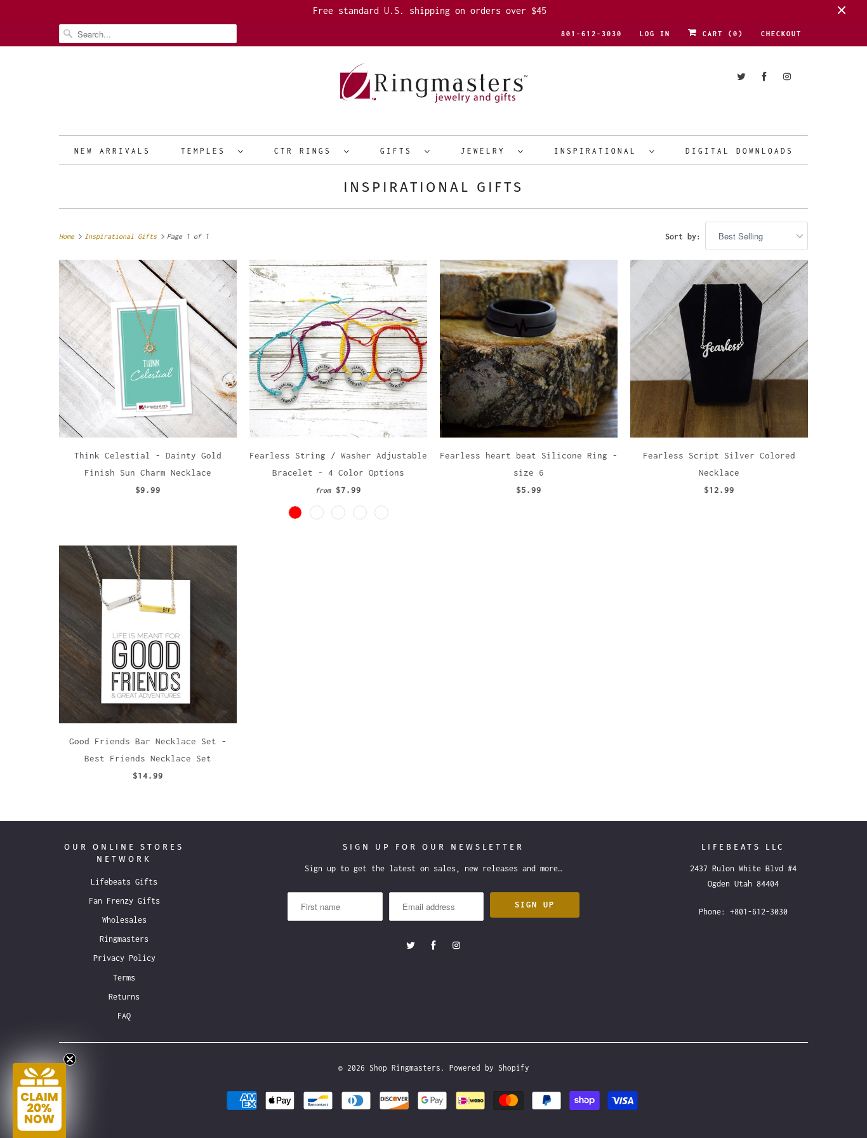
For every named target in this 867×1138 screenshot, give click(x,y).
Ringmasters (124, 939)
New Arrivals (112, 151)
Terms (124, 977)
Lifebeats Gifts (124, 882)
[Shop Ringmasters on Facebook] (764, 76)
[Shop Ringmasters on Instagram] (787, 76)
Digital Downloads (739, 151)
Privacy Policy (124, 958)
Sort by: (685, 236)
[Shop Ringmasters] (433, 89)
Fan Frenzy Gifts (124, 901)
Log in (655, 33)
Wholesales (124, 920)
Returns (124, 996)
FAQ (124, 1016)
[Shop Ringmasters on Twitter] (741, 76)
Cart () (720, 33)
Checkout (781, 33)
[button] (39, 1100)
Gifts (399, 151)
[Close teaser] (69, 1059)
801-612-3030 (591, 33)
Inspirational (598, 151)
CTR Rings (306, 151)
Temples (206, 151)
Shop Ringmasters (404, 1068)
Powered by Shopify (489, 1068)
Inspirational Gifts (433, 187)
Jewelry (486, 151)
